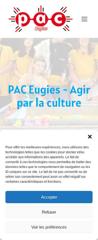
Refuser (49, 212)
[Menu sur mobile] (84, 18)
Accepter (49, 197)
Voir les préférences (49, 227)
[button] (90, 136)
